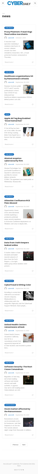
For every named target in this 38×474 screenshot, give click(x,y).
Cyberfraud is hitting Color (17, 284)
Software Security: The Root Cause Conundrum (18, 367)
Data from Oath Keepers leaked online (16, 243)
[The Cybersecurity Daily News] (19, 3)
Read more (9, 62)
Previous (15, 445)
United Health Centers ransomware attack (15, 325)
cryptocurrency (10, 405)
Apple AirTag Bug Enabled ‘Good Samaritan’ (17, 119)
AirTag (7, 114)
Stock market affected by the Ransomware (17, 410)
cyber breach (9, 28)
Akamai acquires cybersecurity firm (13, 159)
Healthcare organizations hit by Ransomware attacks (18, 77)
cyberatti (11, 38)
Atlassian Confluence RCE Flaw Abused (17, 201)
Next (23, 445)
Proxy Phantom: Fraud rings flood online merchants (18, 33)
